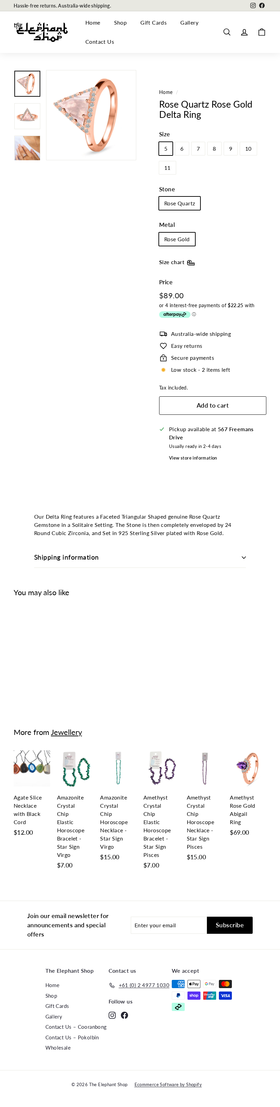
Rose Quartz (179, 203)
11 (167, 167)
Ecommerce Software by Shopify (168, 1084)
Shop (120, 22)
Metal (167, 224)
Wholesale (58, 1047)
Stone (167, 189)
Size (164, 134)
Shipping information (66, 557)
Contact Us (99, 41)
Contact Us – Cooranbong (76, 1027)
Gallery (189, 22)
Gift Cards (153, 22)
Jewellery (66, 732)
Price (165, 282)
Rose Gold (177, 239)
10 (248, 148)
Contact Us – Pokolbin (72, 1037)
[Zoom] (91, 115)
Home (92, 22)
